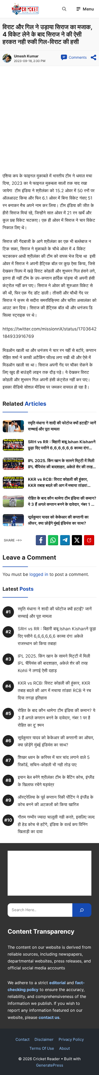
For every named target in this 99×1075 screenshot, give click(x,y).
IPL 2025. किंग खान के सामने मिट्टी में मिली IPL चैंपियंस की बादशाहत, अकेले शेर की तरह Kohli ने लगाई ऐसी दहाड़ (61, 464)
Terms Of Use (41, 1048)
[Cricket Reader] (25, 9)
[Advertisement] (49, 120)
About (64, 1048)
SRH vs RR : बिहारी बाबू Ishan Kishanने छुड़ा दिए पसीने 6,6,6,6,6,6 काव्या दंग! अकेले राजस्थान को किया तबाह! (61, 445)
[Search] (81, 910)
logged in (38, 574)
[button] (64, 9)
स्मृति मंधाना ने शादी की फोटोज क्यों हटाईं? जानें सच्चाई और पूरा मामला (62, 425)
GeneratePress (49, 1065)
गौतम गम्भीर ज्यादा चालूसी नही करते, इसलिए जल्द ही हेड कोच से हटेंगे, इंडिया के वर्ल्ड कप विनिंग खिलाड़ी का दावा (56, 824)
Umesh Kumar (26, 56)
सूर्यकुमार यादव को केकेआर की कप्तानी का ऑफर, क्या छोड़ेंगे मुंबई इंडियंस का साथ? (58, 520)
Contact (22, 1039)
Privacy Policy (71, 1039)
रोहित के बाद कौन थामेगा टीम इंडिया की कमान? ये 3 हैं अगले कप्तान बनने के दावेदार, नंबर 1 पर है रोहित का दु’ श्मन (62, 501)
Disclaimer (44, 1039)
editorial (57, 982)
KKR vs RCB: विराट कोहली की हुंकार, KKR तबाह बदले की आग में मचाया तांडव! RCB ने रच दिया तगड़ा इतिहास (58, 482)
